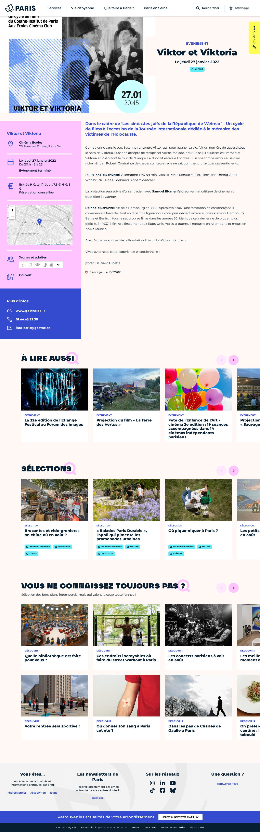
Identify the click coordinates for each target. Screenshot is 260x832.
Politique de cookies (173, 827)
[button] (39, 221)
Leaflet (40, 244)
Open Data (150, 827)
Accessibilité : (104, 827)
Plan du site (197, 827)
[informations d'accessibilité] (41, 264)
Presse (136, 827)
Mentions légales (65, 827)
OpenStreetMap (57, 244)
